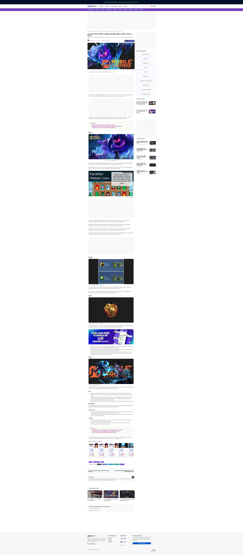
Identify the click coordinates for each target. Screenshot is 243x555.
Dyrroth (103, 394)
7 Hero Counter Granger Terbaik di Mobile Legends (104, 432)
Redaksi (109, 538)
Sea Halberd (104, 348)
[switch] (154, 6)
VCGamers (96, 549)
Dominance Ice (97, 348)
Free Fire (138, 144)
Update (125, 6)
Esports (107, 6)
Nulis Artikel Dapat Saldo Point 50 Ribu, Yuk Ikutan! (142, 111)
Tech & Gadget (114, 6)
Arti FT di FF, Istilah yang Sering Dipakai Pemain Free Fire (142, 142)
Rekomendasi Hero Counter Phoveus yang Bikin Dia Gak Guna (107, 126)
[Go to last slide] (131, 488)
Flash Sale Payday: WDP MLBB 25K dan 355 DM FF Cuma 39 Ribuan (141, 103)
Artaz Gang (91, 40)
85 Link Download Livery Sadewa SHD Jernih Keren (94, 500)
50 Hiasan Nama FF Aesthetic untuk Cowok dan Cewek (142, 171)
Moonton (100, 94)
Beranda (88, 31)
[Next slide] (133, 488)
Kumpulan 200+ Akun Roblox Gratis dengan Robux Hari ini (127, 500)
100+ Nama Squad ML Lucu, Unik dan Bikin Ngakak (110, 500)
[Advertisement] (121, 20)
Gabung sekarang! (141, 543)
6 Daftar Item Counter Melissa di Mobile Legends (103, 125)
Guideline (154, 549)
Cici (91, 398)
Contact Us (110, 540)
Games (101, 6)
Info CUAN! (121, 2)
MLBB (131, 94)
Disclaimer (154, 550)
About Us (110, 539)
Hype (120, 6)
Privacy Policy (153, 551)
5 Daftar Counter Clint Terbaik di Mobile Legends (103, 127)
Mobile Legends (97, 31)
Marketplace (110, 537)
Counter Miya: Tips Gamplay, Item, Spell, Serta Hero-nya (105, 431)
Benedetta (104, 401)
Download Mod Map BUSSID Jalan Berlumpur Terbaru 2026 (142, 149)
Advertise (110, 542)
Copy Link (122, 464)
